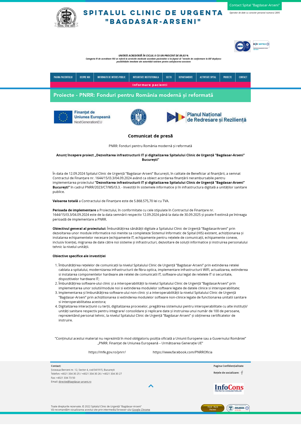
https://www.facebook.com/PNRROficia (182, 352)
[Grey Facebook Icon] (241, 372)
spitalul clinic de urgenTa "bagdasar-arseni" (153, 17)
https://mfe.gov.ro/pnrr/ (107, 352)
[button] (111, 77)
